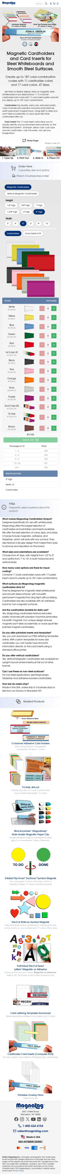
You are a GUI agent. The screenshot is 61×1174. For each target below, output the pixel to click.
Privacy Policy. (18, 1170)
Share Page (32, 140)
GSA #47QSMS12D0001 (30, 1141)
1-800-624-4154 (33, 1126)
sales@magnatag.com (32, 1131)
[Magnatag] (30, 1106)
